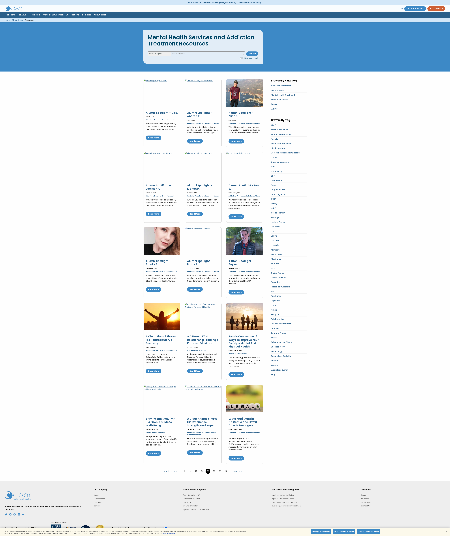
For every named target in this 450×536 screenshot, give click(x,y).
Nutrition (275, 263)
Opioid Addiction (279, 277)
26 (214, 471)
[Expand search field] (402, 9)
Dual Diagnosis (278, 194)
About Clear (17, 20)
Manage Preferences (321, 531)
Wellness (202, 350)
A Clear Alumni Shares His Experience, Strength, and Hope (202, 422)
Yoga (273, 374)
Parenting (275, 282)
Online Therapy (278, 273)
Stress (274, 337)
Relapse (275, 314)
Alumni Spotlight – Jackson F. (158, 187)
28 (226, 471)
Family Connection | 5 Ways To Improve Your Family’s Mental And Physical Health (244, 341)
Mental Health (192, 350)
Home (7, 20)
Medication (276, 254)
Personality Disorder (280, 286)
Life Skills (275, 240)
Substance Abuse (170, 120)
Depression (276, 180)
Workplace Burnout (280, 370)
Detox (274, 185)
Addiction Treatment (154, 120)
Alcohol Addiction (279, 129)
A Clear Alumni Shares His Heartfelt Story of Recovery (161, 340)
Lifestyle (275, 245)
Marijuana (276, 250)
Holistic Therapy (278, 222)
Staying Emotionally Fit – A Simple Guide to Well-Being (161, 422)
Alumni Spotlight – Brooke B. (158, 262)
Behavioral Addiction (281, 143)
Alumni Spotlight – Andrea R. (199, 114)
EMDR (273, 199)
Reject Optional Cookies (344, 531)
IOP (272, 231)
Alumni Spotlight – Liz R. (162, 113)
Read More (153, 137)
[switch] (241, 58)
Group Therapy (278, 212)
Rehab (274, 310)
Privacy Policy (169, 533)
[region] (225, 532)
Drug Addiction (278, 189)
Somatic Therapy (279, 333)
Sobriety (275, 328)
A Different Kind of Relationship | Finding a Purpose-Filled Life (203, 340)
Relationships (277, 319)
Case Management (280, 162)
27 (220, 471)
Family (274, 203)
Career (274, 157)
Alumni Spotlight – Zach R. (241, 114)
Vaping (274, 365)
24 (202, 471)
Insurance (275, 226)
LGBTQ (274, 236)
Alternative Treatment (281, 134)
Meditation (276, 259)
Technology (276, 351)
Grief (273, 208)
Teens (231, 435)
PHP (272, 291)
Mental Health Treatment (283, 95)
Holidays (275, 217)
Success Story (278, 346)
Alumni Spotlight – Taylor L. (241, 262)
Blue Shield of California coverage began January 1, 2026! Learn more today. (225, 2)
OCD (273, 268)
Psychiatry (276, 296)
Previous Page (170, 471)
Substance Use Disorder (282, 342)
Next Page (237, 471)
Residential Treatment (281, 323)
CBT (273, 166)
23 (196, 471)
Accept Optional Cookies (369, 531)
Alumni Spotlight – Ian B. (244, 187)
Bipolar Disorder (278, 148)
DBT (273, 176)
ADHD (273, 125)
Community (276, 171)
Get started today (415, 8)
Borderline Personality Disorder (285, 152)
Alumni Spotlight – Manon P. (199, 187)
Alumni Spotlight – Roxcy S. (199, 262)
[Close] (446, 531)
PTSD (273, 305)
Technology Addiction (281, 356)
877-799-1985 (436, 8)
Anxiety (274, 139)
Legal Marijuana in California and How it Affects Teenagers (243, 422)
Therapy (275, 360)
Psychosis (275, 300)
